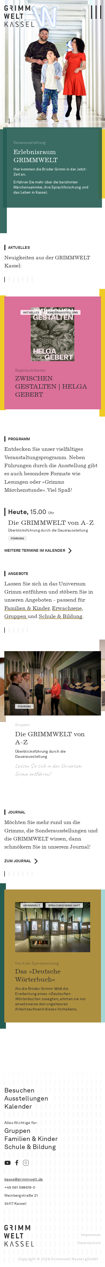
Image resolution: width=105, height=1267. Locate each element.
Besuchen (19, 1090)
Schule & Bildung (60, 616)
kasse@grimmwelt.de (23, 1179)
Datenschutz (89, 1243)
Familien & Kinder (27, 608)
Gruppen (16, 616)
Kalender (18, 1106)
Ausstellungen (26, 1098)
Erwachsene (67, 608)
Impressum (91, 1235)
